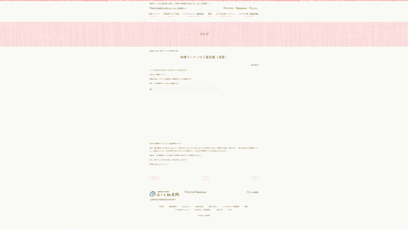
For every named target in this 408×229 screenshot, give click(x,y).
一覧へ (205, 178)
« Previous (154, 178)
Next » (255, 178)
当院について (154, 15)
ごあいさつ (185, 206)
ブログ (230, 210)
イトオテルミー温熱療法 (193, 15)
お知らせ (219, 210)
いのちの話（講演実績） (249, 15)
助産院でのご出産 (171, 15)
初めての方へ (213, 206)
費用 (210, 15)
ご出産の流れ (199, 206)
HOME (161, 206)
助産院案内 (172, 206)
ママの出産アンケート (225, 15)
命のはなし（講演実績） (203, 210)
